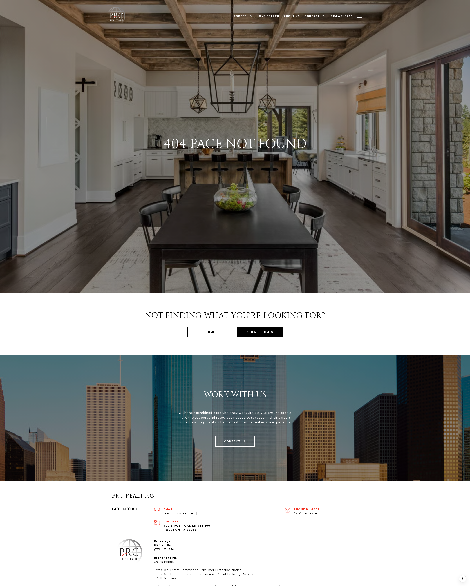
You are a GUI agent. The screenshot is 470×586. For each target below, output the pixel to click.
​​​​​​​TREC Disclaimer (166, 578)
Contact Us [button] (235, 441)
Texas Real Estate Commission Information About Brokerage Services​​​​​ (204, 574)
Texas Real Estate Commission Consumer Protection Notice (197, 570)
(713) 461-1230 (305, 513)
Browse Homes (259, 332)
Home (210, 332)
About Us (292, 15)
